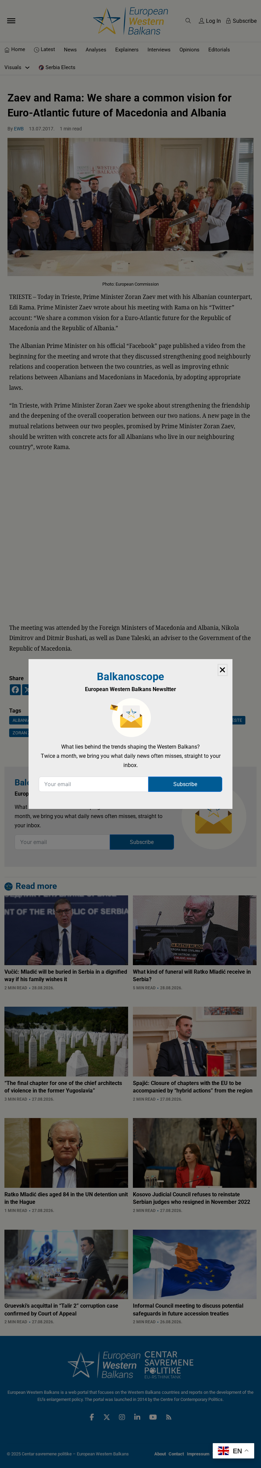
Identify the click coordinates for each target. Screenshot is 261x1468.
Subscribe (185, 784)
